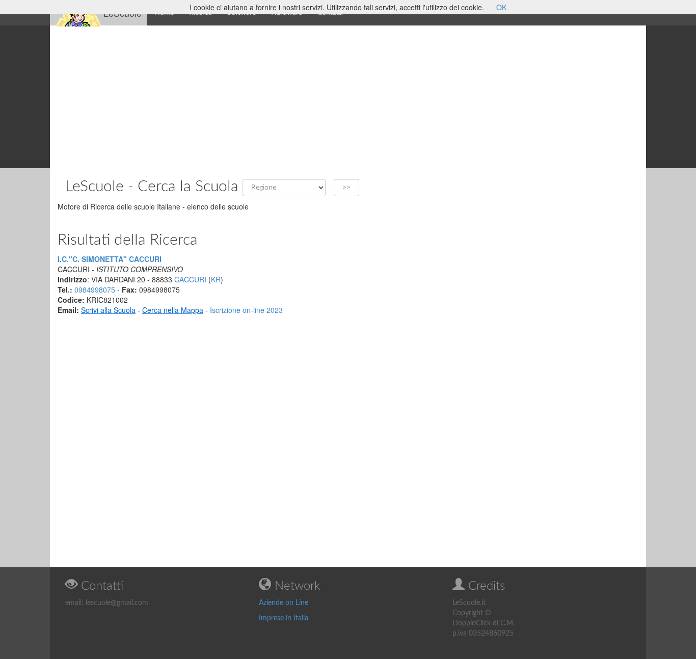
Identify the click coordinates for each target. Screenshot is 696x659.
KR (216, 279)
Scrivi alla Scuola (108, 310)
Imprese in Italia (283, 618)
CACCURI (190, 279)
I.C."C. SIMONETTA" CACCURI (110, 259)
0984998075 (94, 289)
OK (501, 7)
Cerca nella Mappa (172, 310)
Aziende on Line (283, 603)
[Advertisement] (348, 96)
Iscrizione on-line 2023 (246, 310)
